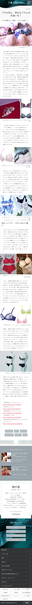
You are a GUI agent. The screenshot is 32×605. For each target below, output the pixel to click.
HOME (27, 602)
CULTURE (16, 535)
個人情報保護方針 (27, 592)
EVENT (16, 540)
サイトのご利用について (26, 589)
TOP (16, 93)
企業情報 (5, 592)
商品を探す (4, 550)
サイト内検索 (27, 595)
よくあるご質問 (16, 589)
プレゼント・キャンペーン (8, 577)
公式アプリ (4, 581)
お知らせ (4, 561)
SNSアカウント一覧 (6, 569)
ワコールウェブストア (7, 585)
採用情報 (16, 592)
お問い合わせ (5, 589)
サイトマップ (16, 595)
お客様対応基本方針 (5, 595)
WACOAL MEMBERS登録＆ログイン (10, 573)
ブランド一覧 (5, 553)
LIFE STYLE (16, 531)
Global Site (5, 599)
